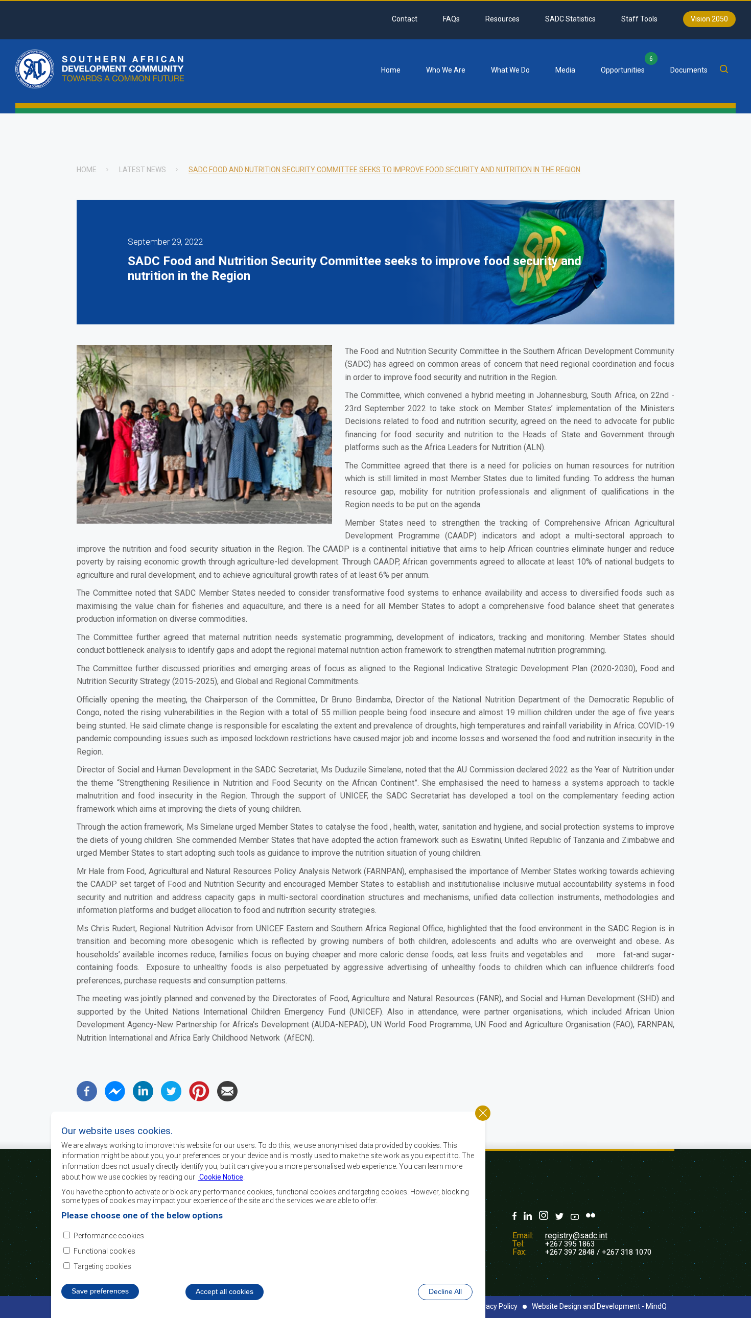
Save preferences (100, 1291)
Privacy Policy (496, 1306)
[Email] (227, 1098)
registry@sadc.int (576, 1235)
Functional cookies (104, 1251)
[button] (204, 521)
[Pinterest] (199, 1098)
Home (391, 70)
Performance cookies (109, 1235)
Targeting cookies (102, 1266)
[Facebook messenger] (115, 1098)
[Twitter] (171, 1098)
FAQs (451, 19)
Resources (502, 19)
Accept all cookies (224, 1291)
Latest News (142, 170)
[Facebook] (87, 1098)
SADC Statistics (570, 19)
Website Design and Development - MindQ (599, 1306)
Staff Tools (639, 19)
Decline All (445, 1291)
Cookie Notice (220, 1176)
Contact (404, 19)
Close (482, 1113)
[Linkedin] (143, 1098)
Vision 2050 (709, 19)
